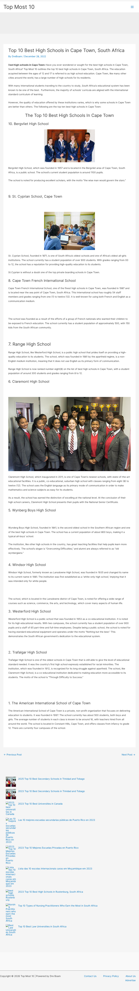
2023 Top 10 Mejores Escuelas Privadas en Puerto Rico (48, 847)
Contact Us (90, 976)
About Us (131, 976)
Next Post (128, 754)
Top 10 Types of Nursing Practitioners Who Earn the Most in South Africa (57, 905)
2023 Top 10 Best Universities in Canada (40, 803)
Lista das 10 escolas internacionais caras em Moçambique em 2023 (55, 868)
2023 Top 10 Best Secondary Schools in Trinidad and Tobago (51, 791)
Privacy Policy (111, 976)
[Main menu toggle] (132, 7)
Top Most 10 (19, 7)
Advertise (130, 980)
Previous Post (13, 754)
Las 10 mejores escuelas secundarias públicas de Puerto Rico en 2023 (56, 820)
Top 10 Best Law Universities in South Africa (42, 926)
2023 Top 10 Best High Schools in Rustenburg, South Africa (50, 891)
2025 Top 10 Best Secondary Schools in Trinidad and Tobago (51, 778)
